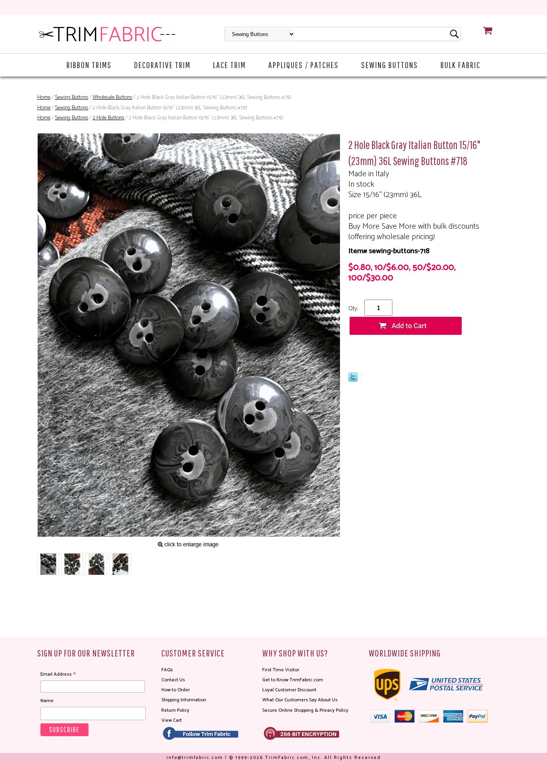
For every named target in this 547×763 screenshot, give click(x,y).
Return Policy (175, 710)
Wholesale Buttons (112, 97)
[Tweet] (353, 380)
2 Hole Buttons (108, 118)
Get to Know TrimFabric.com (292, 680)
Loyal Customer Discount (289, 690)
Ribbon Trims (89, 65)
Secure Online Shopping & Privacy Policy (305, 710)
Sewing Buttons (389, 65)
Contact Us (173, 680)
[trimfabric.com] (107, 34)
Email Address (58, 674)
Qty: (353, 309)
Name (47, 701)
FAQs (167, 670)
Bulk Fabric (460, 65)
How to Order (175, 690)
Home (43, 97)
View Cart (171, 720)
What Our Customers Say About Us (300, 700)
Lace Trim (229, 65)
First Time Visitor (280, 670)
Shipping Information (183, 700)
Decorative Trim (162, 65)
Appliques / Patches (303, 65)
